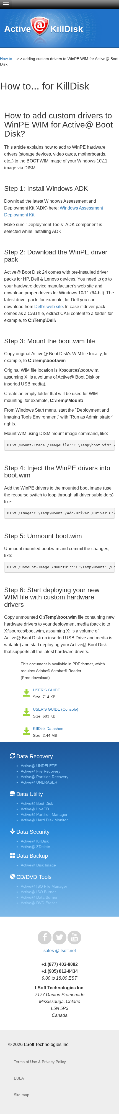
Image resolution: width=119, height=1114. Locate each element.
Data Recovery (34, 756)
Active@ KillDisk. (39, 31)
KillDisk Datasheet (48, 728)
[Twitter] (59, 937)
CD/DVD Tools (33, 877)
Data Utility (29, 794)
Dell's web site (48, 306)
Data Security (33, 832)
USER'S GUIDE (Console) (55, 709)
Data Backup (32, 856)
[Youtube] (74, 937)
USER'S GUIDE (46, 690)
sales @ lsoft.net (59, 950)
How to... (7, 58)
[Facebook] (44, 937)
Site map (21, 1095)
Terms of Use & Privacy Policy (40, 1061)
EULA (19, 1078)
